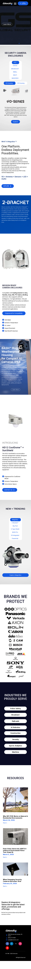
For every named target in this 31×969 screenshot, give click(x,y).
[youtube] (7, 948)
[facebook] (7, 943)
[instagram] (20, 943)
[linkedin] (11, 943)
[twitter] (16, 943)
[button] (14, 43)
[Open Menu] (15, 3)
